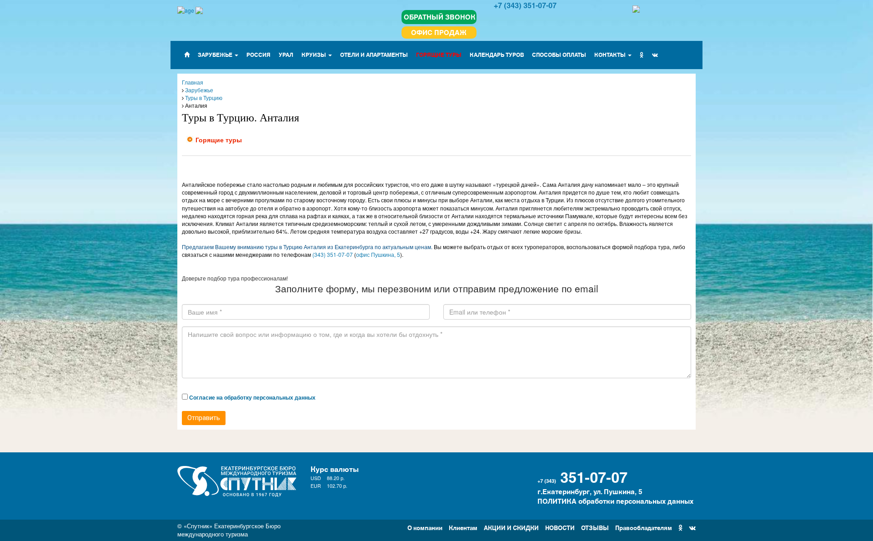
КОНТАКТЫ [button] (610, 54)
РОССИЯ (258, 54)
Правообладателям (643, 527)
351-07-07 (593, 476)
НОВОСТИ (560, 527)
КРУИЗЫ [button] (314, 54)
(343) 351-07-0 (331, 254)
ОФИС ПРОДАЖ (439, 32)
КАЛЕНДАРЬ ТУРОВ (497, 54)
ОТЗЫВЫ (595, 527)
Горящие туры (219, 139)
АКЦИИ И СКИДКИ (511, 527)
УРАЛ (286, 54)
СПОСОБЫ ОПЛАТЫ (559, 54)
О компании (424, 527)
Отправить (203, 418)
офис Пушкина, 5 (378, 254)
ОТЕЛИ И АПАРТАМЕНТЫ (374, 54)
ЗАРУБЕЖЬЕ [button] (216, 54)
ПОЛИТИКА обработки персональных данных (615, 501)
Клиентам (463, 527)
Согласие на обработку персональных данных (252, 397)
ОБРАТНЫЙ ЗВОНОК (440, 16)
